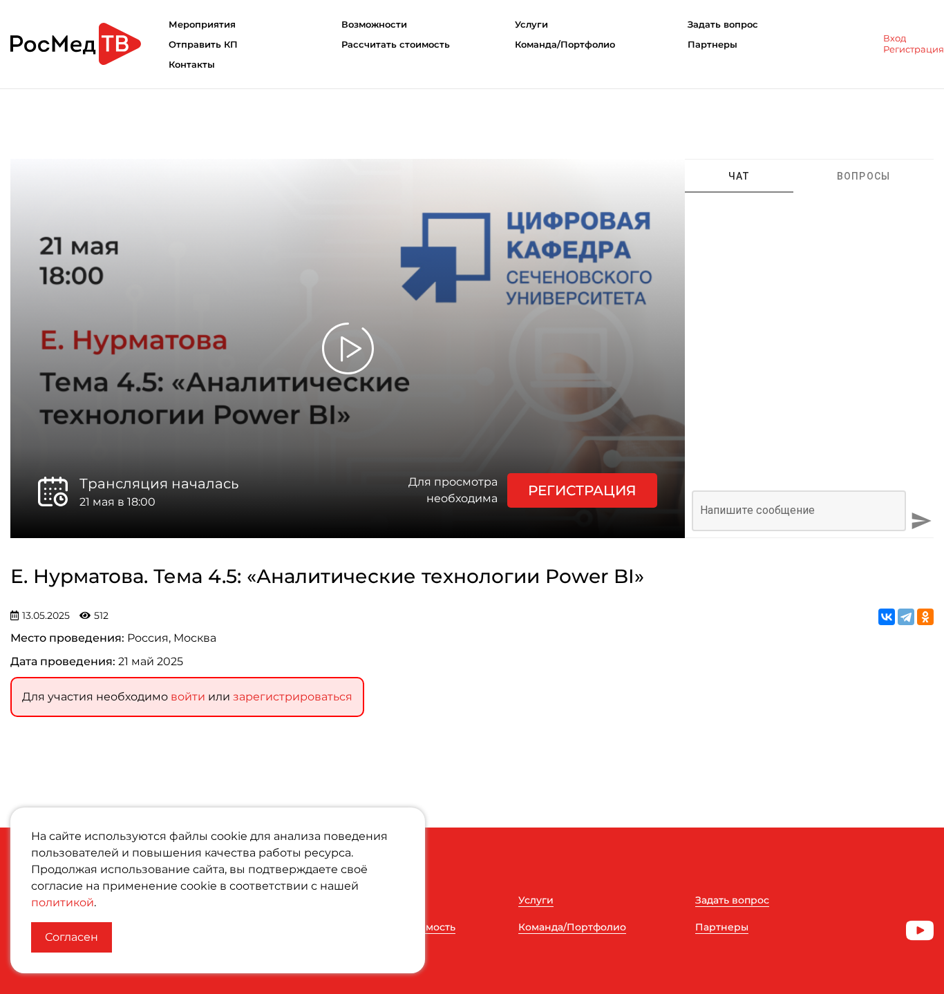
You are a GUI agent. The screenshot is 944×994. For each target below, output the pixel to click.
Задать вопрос (723, 24)
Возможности (374, 24)
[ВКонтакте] (886, 617)
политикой (62, 902)
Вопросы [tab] (864, 176)
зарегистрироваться (292, 696)
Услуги (531, 24)
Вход (894, 38)
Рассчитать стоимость (395, 44)
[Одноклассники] (925, 617)
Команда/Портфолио (565, 44)
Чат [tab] (739, 176)
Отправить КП (203, 44)
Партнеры (712, 44)
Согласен (71, 937)
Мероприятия (202, 24)
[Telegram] (906, 617)
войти (188, 696)
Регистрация (913, 49)
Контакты (192, 64)
